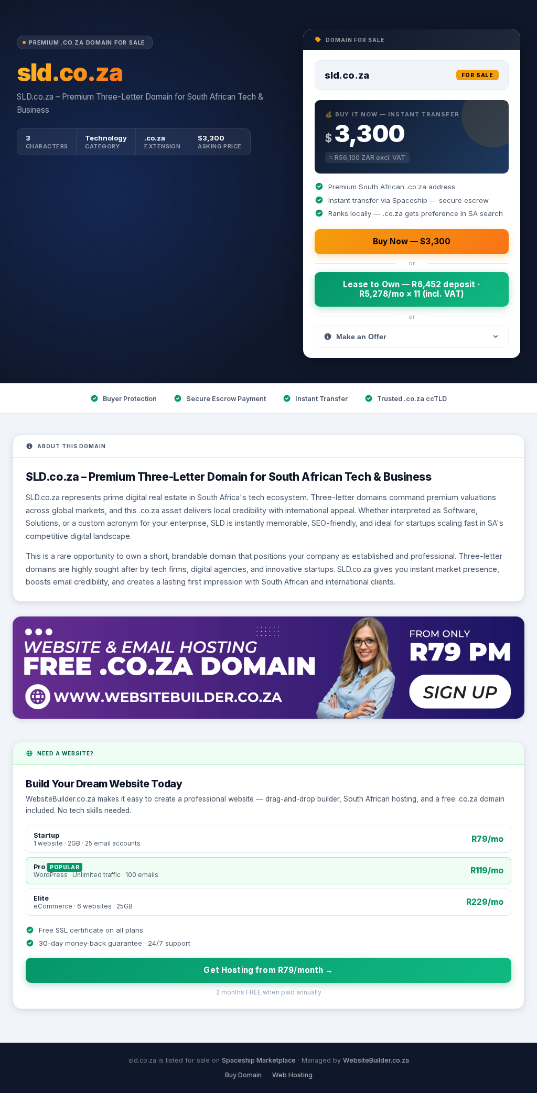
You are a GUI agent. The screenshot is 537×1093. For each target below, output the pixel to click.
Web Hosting (292, 1075)
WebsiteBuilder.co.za (376, 1060)
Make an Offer (361, 336)
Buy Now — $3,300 (411, 241)
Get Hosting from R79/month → (268, 970)
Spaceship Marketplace (259, 1060)
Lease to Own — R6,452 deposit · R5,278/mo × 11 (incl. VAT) (411, 289)
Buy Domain (243, 1075)
